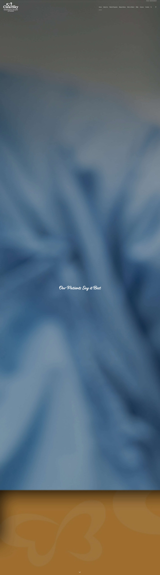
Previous (3, 287)
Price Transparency (151, 0)
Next (157, 287)
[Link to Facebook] (156, 7)
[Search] (151, 7)
